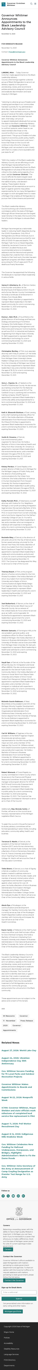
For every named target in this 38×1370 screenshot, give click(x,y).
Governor (24, 1016)
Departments (9, 1366)
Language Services (11, 1354)
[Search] (31, 3)
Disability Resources (11, 1349)
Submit (19, 1299)
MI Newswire (9, 1016)
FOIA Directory (9, 1360)
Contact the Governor (14, 1280)
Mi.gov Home (9, 1332)
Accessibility (8, 1343)
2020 (5, 1025)
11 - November (9, 1021)
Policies (7, 1338)
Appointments (9, 1030)
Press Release (26, 1021)
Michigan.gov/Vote (13, 1311)
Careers (8, 1249)
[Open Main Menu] (35, 3)
